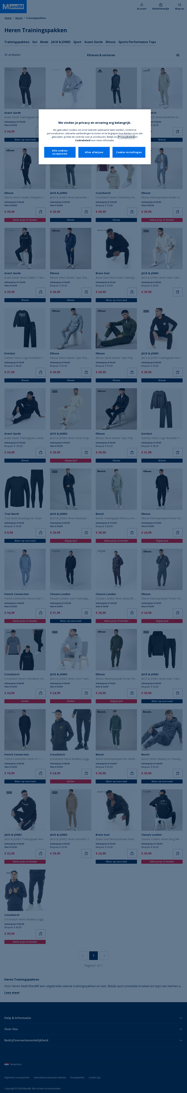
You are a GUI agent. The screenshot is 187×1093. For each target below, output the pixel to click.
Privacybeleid (126, 136)
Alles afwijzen (94, 152)
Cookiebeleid (82, 140)
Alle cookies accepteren (60, 152)
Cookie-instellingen (129, 152)
